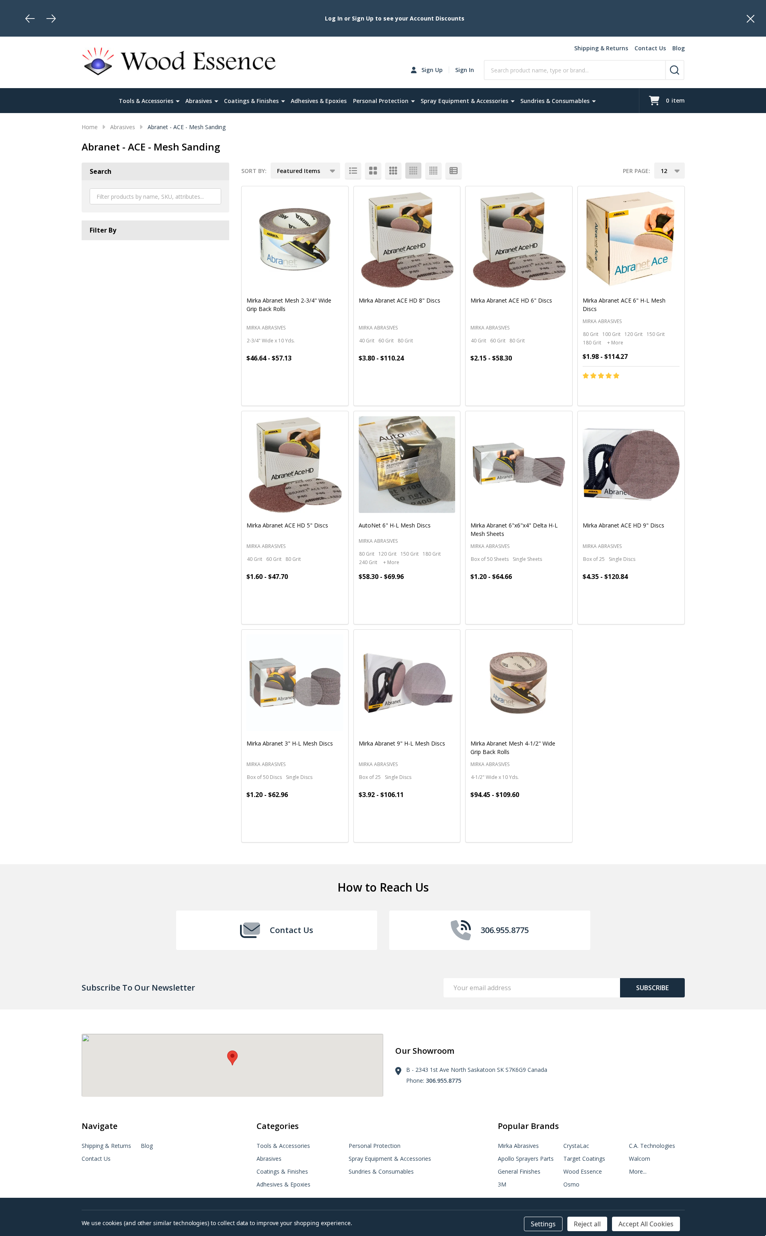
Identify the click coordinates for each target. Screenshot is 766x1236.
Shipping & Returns (601, 48)
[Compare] (335, 393)
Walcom (639, 1158)
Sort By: (254, 171)
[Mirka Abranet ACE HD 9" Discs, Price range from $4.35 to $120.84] (631, 464)
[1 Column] (353, 171)
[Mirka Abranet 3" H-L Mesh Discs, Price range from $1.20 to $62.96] (294, 682)
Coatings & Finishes (251, 101)
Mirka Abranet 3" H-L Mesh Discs (289, 743)
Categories (278, 1126)
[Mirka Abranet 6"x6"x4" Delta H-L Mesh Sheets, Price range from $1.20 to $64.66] (518, 464)
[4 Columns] (413, 171)
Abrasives (198, 101)
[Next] (51, 18)
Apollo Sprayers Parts (526, 1158)
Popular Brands (528, 1126)
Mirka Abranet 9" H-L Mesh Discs (402, 743)
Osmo (571, 1184)
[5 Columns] (433, 171)
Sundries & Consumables (554, 101)
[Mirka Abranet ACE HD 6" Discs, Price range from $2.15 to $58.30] (518, 239)
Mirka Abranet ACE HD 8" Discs (399, 300)
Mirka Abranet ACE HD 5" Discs (287, 525)
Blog (678, 48)
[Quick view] (317, 393)
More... (638, 1171)
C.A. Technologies (652, 1145)
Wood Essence (582, 1171)
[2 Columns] (373, 171)
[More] (178, 101)
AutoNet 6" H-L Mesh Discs (395, 525)
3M (502, 1184)
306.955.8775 (443, 1080)
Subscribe (652, 987)
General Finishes (519, 1171)
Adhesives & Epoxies (319, 101)
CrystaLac (576, 1145)
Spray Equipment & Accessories (464, 101)
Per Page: (636, 171)
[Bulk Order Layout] (454, 171)
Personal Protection (381, 101)
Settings (543, 1224)
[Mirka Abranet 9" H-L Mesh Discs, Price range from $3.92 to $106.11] (407, 682)
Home (90, 127)
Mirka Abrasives (518, 1145)
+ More (615, 342)
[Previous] (30, 18)
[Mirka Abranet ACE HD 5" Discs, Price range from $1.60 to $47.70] (294, 464)
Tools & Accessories (146, 101)
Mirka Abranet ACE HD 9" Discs (623, 525)
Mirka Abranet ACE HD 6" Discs (511, 300)
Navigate (99, 1126)
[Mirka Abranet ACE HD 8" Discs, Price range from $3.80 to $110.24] (407, 239)
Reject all (587, 1224)
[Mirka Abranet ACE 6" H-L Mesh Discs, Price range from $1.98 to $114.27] (631, 239)
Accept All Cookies (646, 1224)
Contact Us (650, 48)
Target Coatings (584, 1158)
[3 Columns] (393, 171)
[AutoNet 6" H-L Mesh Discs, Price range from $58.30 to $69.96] (407, 464)
